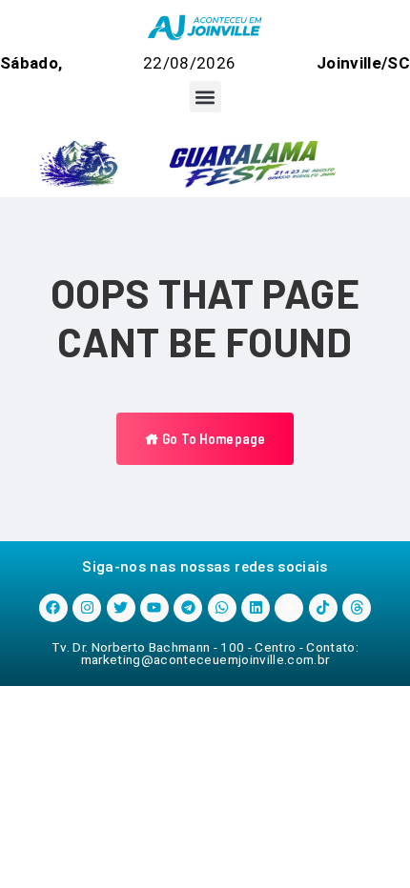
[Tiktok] (323, 608)
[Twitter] (121, 608)
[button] (205, 96)
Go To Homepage (212, 438)
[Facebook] (53, 608)
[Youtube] (154, 608)
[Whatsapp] (222, 608)
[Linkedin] (255, 608)
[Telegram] (188, 608)
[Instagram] (86, 608)
